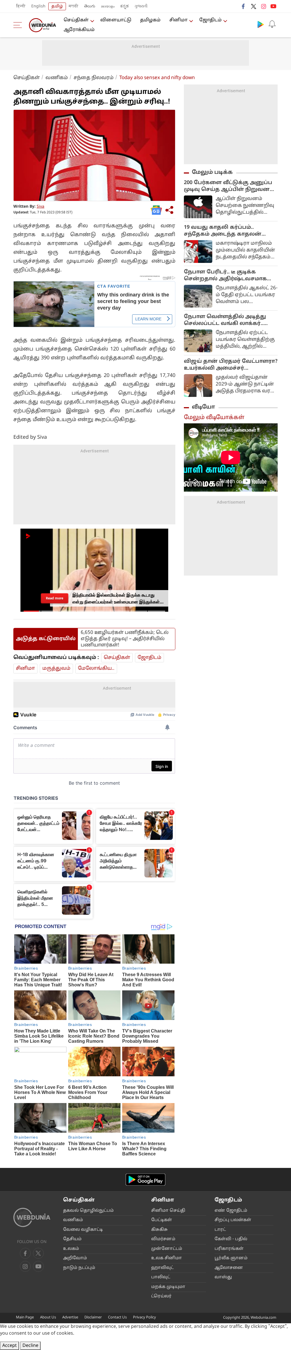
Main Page (25, 1317)
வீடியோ (203, 407)
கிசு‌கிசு (159, 1229)
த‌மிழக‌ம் (150, 20)
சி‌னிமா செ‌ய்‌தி (168, 1210)
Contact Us (117, 1317)
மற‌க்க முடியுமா (168, 1287)
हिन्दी (21, 6)
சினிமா (178, 20)
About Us (48, 1317)
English (38, 6)
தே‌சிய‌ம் (72, 1239)
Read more (54, 598)
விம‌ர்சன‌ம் (163, 1239)
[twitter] (253, 6)
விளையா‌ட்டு (115, 20)
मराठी (73, 6)
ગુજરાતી (140, 6)
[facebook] (243, 6)
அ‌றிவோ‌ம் (75, 1258)
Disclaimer (93, 1317)
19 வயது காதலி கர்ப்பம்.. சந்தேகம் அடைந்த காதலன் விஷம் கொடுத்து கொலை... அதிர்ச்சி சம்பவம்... (223, 231)
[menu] (19, 25)
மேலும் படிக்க (212, 172)
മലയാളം (108, 6)
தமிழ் (57, 6)
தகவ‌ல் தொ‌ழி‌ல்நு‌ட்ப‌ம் (88, 1210)
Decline (30, 1346)
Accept (9, 1346)
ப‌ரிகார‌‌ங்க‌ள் (229, 1249)
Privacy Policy (144, 1317)
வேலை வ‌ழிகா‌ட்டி (83, 1229)
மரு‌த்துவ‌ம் (56, 668)
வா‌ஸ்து (223, 1277)
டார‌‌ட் (220, 1229)
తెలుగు (89, 6)
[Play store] (260, 24)
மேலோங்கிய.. (96, 668)
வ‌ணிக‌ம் (56, 78)
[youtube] (273, 6)
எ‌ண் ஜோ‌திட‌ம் (231, 1210)
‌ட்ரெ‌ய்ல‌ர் (161, 1296)
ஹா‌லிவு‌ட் (162, 1268)
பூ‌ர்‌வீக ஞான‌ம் (231, 1258)
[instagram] (263, 6)
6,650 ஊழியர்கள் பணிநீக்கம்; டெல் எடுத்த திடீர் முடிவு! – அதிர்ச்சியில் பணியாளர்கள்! (125, 639)
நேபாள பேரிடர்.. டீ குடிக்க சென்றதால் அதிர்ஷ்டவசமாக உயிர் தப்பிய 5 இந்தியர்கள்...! (225, 276)
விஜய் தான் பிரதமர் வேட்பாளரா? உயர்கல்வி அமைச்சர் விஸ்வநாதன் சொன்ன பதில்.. (230, 365)
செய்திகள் (76, 20)
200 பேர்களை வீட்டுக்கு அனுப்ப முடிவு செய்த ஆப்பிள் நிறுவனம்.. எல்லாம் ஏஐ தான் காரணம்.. (230, 186)
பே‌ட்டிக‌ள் (161, 1220)
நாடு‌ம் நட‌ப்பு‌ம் (79, 1268)
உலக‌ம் (71, 1249)
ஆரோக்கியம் (79, 30)
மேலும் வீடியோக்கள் (214, 417)
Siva (40, 206)
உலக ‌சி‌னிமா (166, 1258)
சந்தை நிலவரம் (94, 78)
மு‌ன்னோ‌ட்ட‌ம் (166, 1249)
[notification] (272, 24)
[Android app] (145, 1180)
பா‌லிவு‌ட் (160, 1277)
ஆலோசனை (229, 1268)
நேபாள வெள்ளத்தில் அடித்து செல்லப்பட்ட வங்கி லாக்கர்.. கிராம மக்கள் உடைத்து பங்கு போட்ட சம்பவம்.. (225, 320)
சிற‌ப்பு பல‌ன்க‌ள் (233, 1220)
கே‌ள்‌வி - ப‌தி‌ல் (231, 1239)
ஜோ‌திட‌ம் (210, 20)
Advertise (70, 1317)
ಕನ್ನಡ (124, 6)
